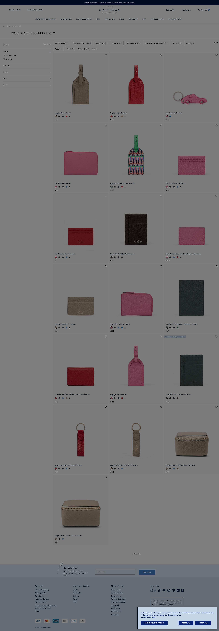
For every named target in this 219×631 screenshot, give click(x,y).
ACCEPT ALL (203, 623)
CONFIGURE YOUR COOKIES (154, 623)
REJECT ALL (186, 623)
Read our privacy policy (148, 617)
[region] (177, 618)
